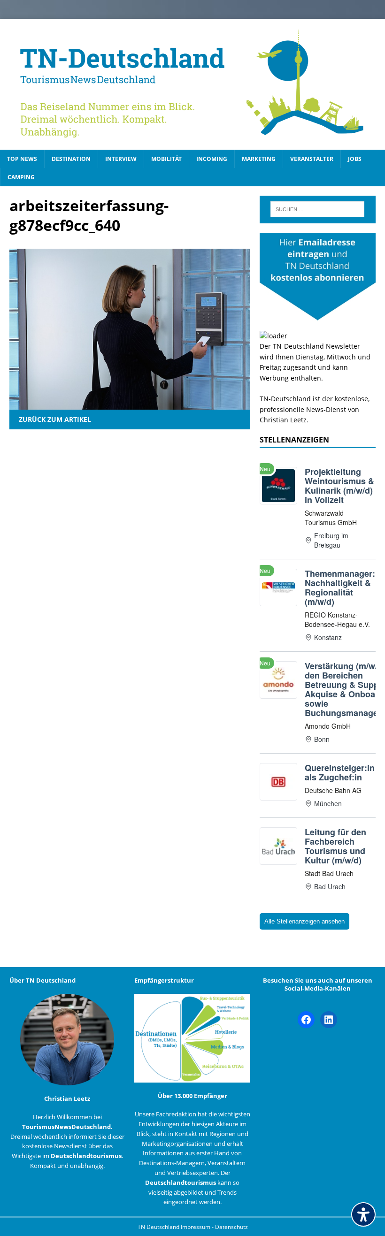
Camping (21, 177)
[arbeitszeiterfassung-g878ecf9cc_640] (129, 403)
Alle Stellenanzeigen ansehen (304, 921)
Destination (71, 159)
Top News (22, 159)
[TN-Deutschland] (192, 84)
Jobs (355, 159)
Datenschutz (231, 1227)
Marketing (259, 159)
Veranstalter (311, 159)
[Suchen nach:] (317, 209)
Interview (121, 159)
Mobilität (166, 159)
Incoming (211, 159)
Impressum (196, 1227)
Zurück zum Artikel (55, 419)
